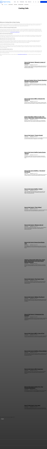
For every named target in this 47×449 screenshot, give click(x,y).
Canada (24, 14)
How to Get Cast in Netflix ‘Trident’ (33, 189)
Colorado (24, 15)
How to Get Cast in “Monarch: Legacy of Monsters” (34, 63)
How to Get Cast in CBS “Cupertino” (33, 369)
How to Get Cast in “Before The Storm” (34, 297)
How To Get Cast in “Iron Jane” (32, 405)
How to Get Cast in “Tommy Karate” (33, 135)
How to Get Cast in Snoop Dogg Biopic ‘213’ (34, 243)
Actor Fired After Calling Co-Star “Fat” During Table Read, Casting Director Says (35, 117)
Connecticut (24, 16)
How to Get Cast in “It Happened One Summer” (34, 315)
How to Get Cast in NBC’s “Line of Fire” (34, 333)
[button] (36, 2)
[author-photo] (29, 101)
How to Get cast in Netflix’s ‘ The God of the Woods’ (34, 171)
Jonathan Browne (32, 101)
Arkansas (24, 12)
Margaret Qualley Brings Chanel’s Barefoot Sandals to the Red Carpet (35, 81)
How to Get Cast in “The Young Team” (34, 279)
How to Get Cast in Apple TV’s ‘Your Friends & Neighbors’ (33, 387)
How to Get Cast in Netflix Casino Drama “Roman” (35, 153)
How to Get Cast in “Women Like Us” (33, 225)
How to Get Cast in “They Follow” (33, 207)
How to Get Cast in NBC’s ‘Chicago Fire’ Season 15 (34, 99)
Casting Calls (26, 101)
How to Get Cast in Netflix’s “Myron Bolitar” (35, 351)
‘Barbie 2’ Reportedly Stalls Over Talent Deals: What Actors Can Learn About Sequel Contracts (34, 261)
